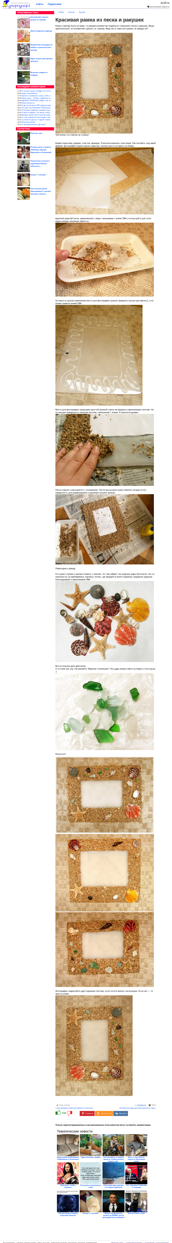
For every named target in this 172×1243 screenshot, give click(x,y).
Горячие (71, 12)
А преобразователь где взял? (34, 124)
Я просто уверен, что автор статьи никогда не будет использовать (49, 112)
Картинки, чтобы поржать (67, 1186)
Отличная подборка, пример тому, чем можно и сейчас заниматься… (50, 110)
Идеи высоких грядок (90, 1157)
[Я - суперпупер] (16, 8)
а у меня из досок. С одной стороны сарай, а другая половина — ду (50, 120)
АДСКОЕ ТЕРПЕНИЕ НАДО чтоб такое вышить (41, 100)
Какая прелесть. (28, 103)
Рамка (61, 1105)
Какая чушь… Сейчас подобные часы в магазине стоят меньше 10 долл (51, 98)
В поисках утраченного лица (90, 1186)
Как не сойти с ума (136, 1213)
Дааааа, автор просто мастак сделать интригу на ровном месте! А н (50, 115)
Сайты (39, 4)
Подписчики (54, 4)
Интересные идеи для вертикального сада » (137, 1108)
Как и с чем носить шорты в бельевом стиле (136, 1159)
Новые (61, 12)
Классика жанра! (28, 122)
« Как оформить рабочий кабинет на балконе (74, 1108)
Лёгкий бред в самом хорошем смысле (68, 1214)
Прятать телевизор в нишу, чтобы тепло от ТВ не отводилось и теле (50, 96)
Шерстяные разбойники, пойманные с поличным (68, 1158)
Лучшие (82, 12)
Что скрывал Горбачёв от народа (136, 1186)
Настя (154, 1105)
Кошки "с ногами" (91, 1213)
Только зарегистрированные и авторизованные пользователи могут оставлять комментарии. (103, 1125)
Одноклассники (106, 1113)
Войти (165, 3)
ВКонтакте (123, 1113)
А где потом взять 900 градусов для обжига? (40, 105)
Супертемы (23, 128)
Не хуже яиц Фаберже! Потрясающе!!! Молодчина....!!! (44, 108)
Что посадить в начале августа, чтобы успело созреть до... (113, 1159)
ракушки (67, 1105)
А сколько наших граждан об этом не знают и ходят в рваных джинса (50, 91)
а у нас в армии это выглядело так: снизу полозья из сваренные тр (49, 117)
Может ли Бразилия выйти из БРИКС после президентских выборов (113, 1215)
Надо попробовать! (30, 93)
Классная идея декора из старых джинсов (114, 1186)
